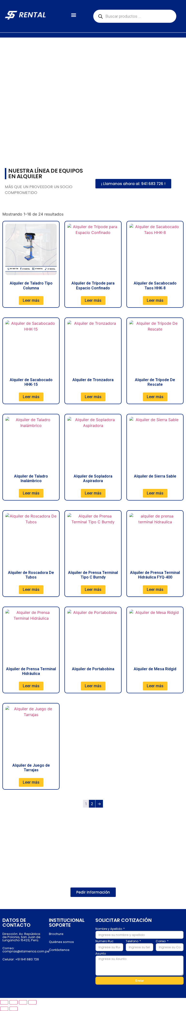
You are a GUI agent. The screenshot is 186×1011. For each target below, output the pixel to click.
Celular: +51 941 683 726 (20, 959)
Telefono (132, 941)
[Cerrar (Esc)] (32, 1002)
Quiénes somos (61, 942)
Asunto (100, 954)
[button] (74, 15)
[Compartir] (23, 1002)
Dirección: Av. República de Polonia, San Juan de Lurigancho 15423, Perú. (21, 937)
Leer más (31, 300)
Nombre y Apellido (109, 929)
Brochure (56, 934)
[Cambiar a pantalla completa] (13, 1002)
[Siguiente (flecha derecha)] (13, 1009)
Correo (161, 941)
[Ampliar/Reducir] (4, 1002)
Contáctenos (59, 950)
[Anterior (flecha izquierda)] (4, 1009)
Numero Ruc (104, 941)
